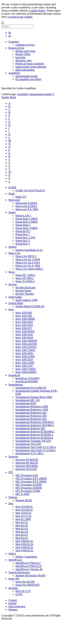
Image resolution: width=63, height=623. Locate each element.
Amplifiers (23, 94)
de (9, 32)
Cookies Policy (37, 10)
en (9, 35)
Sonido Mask (8, 97)
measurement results (40, 94)
